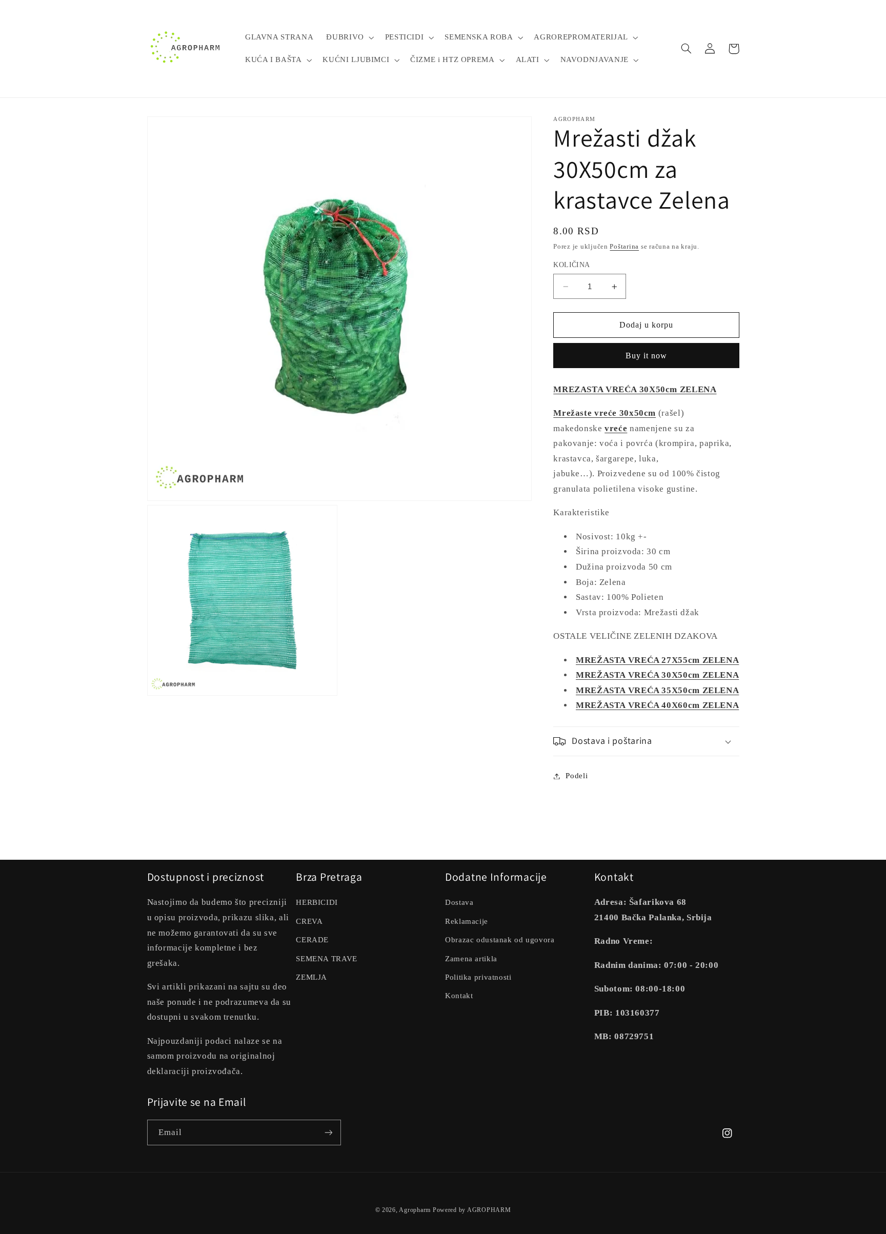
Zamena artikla (471, 959)
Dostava (459, 902)
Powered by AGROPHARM (472, 1210)
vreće (616, 428)
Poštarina (624, 246)
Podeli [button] (577, 776)
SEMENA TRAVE (326, 959)
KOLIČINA (571, 265)
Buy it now (647, 355)
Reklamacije (466, 921)
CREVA (309, 921)
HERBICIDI (317, 902)
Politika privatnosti (478, 977)
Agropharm (415, 1210)
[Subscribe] (328, 1132)
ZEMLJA (311, 977)
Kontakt (459, 996)
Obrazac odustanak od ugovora (500, 940)
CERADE (312, 940)
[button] (349, 37)
